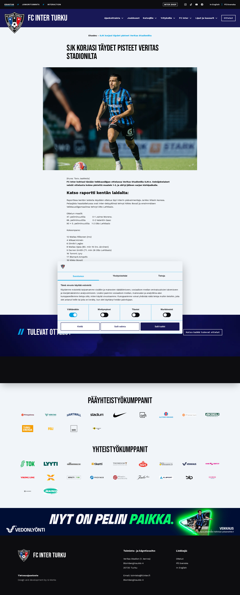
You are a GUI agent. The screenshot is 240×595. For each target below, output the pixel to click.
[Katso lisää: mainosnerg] (28, 491)
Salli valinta (120, 326)
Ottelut (179, 558)
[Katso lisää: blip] (189, 477)
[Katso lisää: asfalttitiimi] (74, 477)
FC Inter (183, 18)
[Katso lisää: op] (189, 415)
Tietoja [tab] (161, 276)
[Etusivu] (14, 17)
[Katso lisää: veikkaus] (189, 464)
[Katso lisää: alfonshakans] (166, 415)
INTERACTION (54, 4)
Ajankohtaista (112, 18)
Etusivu (92, 35)
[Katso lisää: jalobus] (143, 477)
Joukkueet (133, 18)
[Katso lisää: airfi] (143, 414)
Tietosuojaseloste (28, 575)
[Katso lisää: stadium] (97, 415)
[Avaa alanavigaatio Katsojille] (155, 18)
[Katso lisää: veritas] (51, 415)
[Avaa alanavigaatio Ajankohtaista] (122, 18)
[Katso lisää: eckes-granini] (143, 463)
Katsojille (148, 18)
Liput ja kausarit (205, 18)
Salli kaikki (160, 326)
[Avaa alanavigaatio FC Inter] (190, 18)
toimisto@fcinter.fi (140, 575)
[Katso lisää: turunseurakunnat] (120, 477)
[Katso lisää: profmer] (97, 477)
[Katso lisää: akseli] (212, 415)
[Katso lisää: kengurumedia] (97, 428)
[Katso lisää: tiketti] (97, 463)
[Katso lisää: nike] (120, 414)
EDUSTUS (9, 4)
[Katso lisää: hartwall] (74, 415)
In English (215, 4)
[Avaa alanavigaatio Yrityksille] (174, 18)
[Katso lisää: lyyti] (51, 464)
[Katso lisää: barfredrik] (212, 477)
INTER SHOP (170, 4)
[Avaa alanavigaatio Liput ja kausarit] (216, 18)
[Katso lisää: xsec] (51, 477)
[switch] (104, 315)
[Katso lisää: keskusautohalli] (74, 464)
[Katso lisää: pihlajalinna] (28, 415)
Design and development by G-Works (37, 580)
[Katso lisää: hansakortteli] (74, 428)
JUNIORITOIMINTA (30, 4)
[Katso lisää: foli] (51, 428)
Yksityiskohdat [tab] (120, 276)
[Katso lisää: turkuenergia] (28, 428)
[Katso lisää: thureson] (120, 463)
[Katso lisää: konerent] (212, 463)
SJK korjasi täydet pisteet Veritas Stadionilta (125, 35)
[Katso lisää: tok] (28, 464)
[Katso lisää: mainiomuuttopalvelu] (51, 491)
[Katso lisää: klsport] (166, 477)
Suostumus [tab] (78, 276)
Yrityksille (166, 18)
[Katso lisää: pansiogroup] (166, 464)
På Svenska (230, 4)
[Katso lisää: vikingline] (28, 477)
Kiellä (80, 326)
